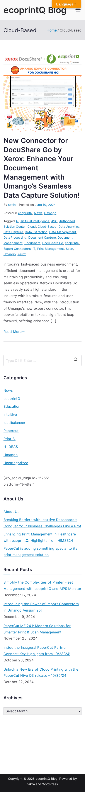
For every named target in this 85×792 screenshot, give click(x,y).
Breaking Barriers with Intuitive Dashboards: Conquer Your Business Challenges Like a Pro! (42, 523)
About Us (11, 511)
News (38, 213)
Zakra (30, 784)
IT (33, 248)
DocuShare (32, 243)
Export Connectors (17, 248)
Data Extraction (36, 232)
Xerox (21, 254)
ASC (54, 221)
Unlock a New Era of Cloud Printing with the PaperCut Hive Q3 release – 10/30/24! (40, 672)
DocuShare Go (52, 243)
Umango (50, 213)
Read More (12, 331)
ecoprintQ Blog (34, 10)
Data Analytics (68, 226)
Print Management (50, 248)
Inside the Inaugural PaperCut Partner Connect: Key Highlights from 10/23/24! (36, 650)
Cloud (31, 226)
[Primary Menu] (78, 10)
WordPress (50, 784)
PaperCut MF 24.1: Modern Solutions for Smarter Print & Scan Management (37, 629)
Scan (69, 248)
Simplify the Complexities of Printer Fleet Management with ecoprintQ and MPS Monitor (42, 585)
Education (11, 406)
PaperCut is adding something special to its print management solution (40, 551)
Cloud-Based (47, 226)
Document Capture (42, 237)
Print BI (9, 439)
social (12, 204)
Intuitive (10, 414)
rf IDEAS (10, 446)
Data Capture (13, 232)
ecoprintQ (25, 213)
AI (17, 221)
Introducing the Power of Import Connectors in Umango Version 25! (41, 607)
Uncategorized (15, 463)
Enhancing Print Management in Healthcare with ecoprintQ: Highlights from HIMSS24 (39, 537)
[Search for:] (42, 360)
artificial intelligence (34, 221)
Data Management (62, 232)
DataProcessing (14, 237)
